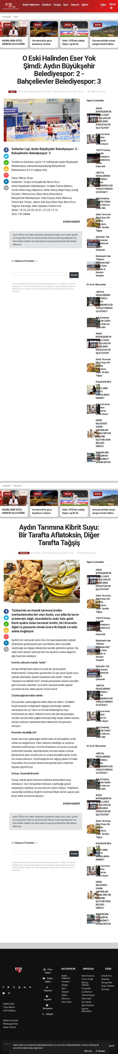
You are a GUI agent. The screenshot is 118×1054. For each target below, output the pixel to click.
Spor (65, 4)
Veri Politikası (9, 1010)
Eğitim (85, 4)
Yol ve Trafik (87, 979)
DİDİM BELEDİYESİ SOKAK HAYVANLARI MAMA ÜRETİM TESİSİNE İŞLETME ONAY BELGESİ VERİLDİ (103, 433)
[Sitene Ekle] (10, 993)
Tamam (101, 1051)
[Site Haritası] (5, 993)
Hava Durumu (88, 976)
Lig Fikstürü (87, 992)
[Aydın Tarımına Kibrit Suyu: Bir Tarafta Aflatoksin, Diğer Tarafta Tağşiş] (42, 581)
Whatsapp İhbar (10, 1024)
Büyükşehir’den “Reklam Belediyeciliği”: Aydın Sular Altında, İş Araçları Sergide (103, 266)
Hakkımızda (8, 1004)
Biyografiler (106, 982)
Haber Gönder (9, 1027)
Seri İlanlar (87, 1002)
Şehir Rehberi (88, 1005)
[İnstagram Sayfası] (15, 987)
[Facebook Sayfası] (4, 987)
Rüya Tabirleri (107, 986)
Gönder (74, 275)
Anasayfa (6, 17)
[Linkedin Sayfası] (26, 987)
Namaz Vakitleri (85, 983)
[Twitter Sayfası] (9, 987)
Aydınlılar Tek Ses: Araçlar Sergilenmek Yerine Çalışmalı (102, 243)
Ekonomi (18, 486)
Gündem (46, 4)
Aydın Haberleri (31, 4)
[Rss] (31, 987)
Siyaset (75, 4)
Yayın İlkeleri (9, 1007)
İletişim (49, 1014)
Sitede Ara (106, 976)
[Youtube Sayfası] (20, 987)
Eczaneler (86, 988)
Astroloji (105, 989)
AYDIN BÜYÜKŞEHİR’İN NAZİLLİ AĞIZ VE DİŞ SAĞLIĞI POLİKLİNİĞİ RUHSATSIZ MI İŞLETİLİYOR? (103, 118)
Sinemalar (86, 998)
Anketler (105, 979)
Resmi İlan (66, 1002)
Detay (89, 1051)
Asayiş (57, 4)
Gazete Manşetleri (87, 1009)
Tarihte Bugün (88, 995)
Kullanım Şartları (10, 1020)
